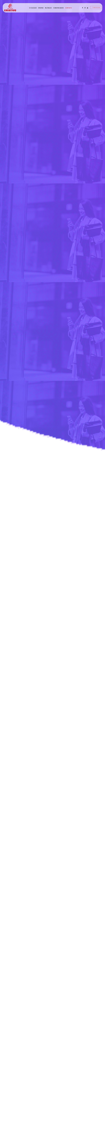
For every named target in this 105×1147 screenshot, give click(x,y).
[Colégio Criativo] (11, 7)
